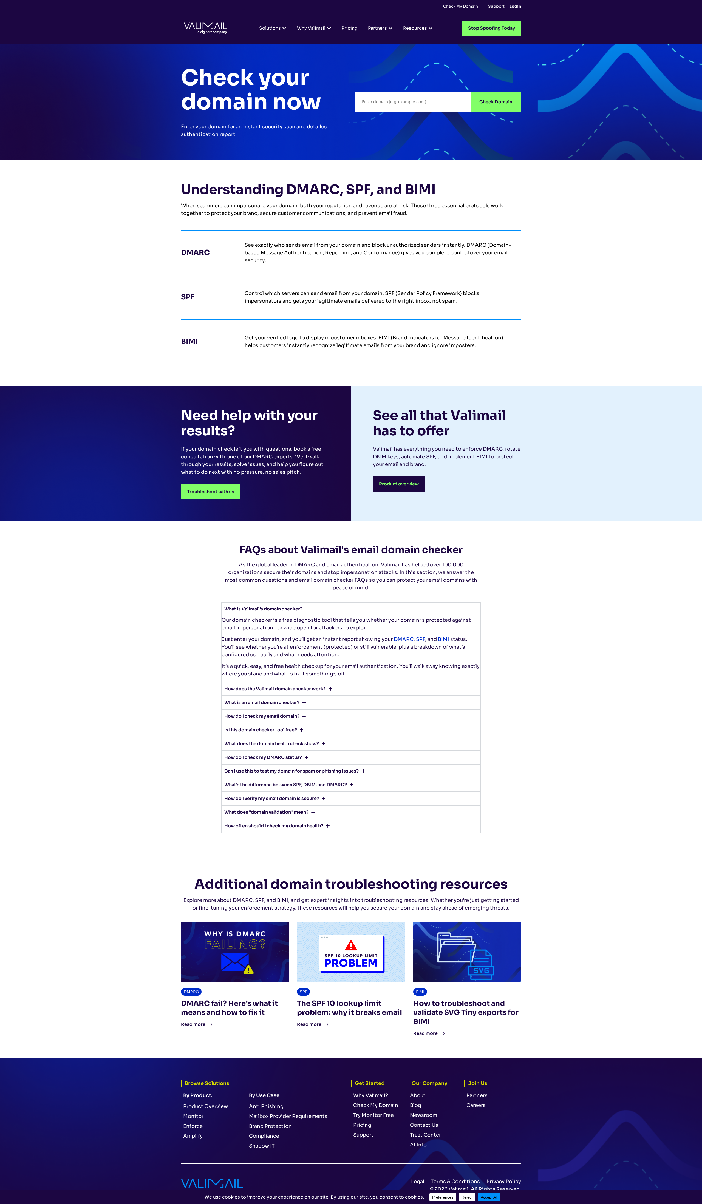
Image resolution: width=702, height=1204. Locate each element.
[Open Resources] (430, 28)
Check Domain (495, 102)
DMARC (404, 639)
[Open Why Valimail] (329, 28)
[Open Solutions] (284, 28)
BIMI (443, 639)
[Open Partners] (390, 28)
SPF (420, 639)
